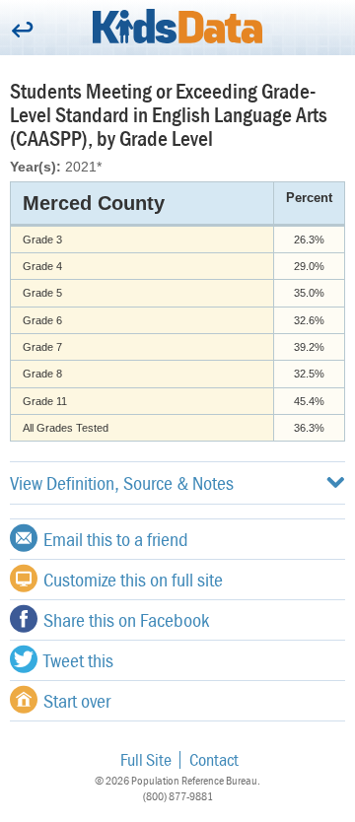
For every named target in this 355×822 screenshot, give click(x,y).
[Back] (22, 31)
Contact (214, 759)
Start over (76, 700)
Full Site (146, 759)
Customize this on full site (133, 579)
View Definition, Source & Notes (122, 482)
